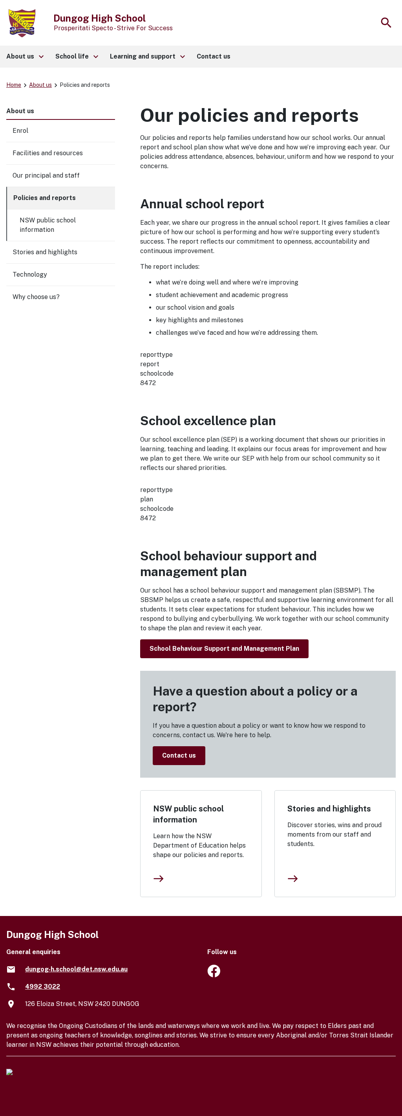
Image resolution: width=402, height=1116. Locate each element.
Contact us (179, 755)
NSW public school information (188, 814)
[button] (24, 57)
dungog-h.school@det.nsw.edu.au (76, 969)
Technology (30, 274)
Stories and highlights (329, 808)
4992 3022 (42, 986)
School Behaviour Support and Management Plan (224, 648)
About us (40, 85)
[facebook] (213, 975)
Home (13, 85)
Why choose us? (36, 297)
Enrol (20, 130)
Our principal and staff (46, 175)
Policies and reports (44, 198)
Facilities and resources (48, 153)
